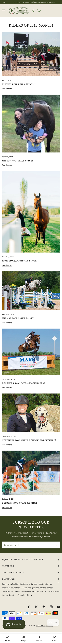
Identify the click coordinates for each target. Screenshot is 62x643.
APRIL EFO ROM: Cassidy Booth (19, 260)
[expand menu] (3, 11)
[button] (39, 11)
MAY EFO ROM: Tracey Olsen (18, 160)
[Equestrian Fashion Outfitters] (19, 11)
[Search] (33, 11)
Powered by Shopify (44, 625)
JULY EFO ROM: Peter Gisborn (18, 84)
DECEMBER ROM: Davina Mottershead (24, 383)
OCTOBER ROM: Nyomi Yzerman (19, 502)
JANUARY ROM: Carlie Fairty (18, 318)
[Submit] (56, 545)
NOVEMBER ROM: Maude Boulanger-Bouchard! (29, 440)
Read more (7, 89)
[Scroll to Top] (57, 628)
